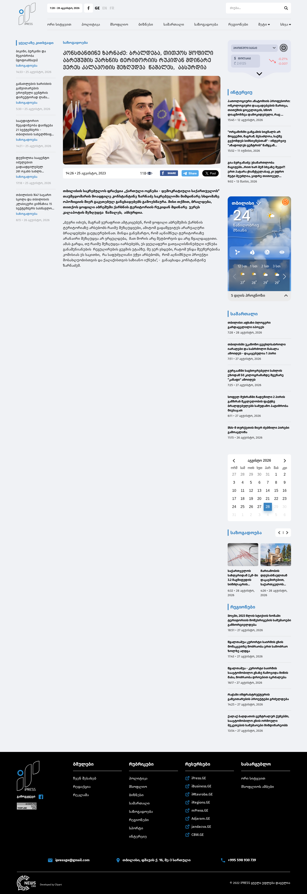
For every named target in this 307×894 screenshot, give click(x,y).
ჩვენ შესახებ (84, 778)
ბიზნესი (145, 24)
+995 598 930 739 (242, 860)
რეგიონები (238, 24)
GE (97, 8)
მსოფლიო (119, 24)
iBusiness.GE (201, 786)
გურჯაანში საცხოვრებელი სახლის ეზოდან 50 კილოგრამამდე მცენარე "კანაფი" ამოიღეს (256, 375)
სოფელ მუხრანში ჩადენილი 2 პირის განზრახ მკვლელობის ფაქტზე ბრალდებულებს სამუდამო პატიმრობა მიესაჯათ (258, 403)
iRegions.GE (200, 802)
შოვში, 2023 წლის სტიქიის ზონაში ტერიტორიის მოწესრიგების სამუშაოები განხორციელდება (259, 620)
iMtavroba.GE (202, 794)
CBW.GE (197, 834)
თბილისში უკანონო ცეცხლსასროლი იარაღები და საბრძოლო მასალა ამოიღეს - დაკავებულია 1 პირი (257, 349)
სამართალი (173, 24)
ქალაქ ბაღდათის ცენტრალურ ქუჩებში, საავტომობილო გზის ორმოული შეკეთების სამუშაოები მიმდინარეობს (258, 720)
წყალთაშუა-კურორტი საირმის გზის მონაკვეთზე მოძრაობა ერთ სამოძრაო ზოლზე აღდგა (258, 646)
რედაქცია (82, 786)
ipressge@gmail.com (72, 860)
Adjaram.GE (200, 818)
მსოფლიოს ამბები (257, 786)
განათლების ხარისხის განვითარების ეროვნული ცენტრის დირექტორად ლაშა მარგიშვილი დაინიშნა (33, 91)
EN (104, 8)
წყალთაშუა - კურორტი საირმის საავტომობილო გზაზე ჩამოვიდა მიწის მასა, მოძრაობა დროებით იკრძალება (258, 672)
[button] (279, 532)
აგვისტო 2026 (259, 460)
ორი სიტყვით (59, 24)
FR (112, 8)
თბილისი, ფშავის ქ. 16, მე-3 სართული (156, 860)
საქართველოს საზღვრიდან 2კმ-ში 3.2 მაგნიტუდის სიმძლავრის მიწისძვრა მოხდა (243, 578)
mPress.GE (199, 810)
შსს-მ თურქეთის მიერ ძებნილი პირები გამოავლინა (258, 430)
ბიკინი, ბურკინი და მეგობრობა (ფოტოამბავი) (31, 55)
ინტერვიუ (138, 836)
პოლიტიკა (91, 24)
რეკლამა (81, 795)
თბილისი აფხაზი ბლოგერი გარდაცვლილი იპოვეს (249, 325)
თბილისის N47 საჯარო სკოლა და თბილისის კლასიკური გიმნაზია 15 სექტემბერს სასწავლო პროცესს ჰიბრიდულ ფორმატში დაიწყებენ (34, 202)
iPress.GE (198, 778)
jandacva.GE (201, 826)
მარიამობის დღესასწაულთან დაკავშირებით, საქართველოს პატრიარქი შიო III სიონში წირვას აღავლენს (274, 578)
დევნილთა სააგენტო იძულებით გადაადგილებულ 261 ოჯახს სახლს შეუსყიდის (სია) (32, 165)
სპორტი (136, 828)
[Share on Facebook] (169, 173)
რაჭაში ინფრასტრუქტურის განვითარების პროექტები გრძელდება (258, 697)
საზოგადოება (206, 24)
